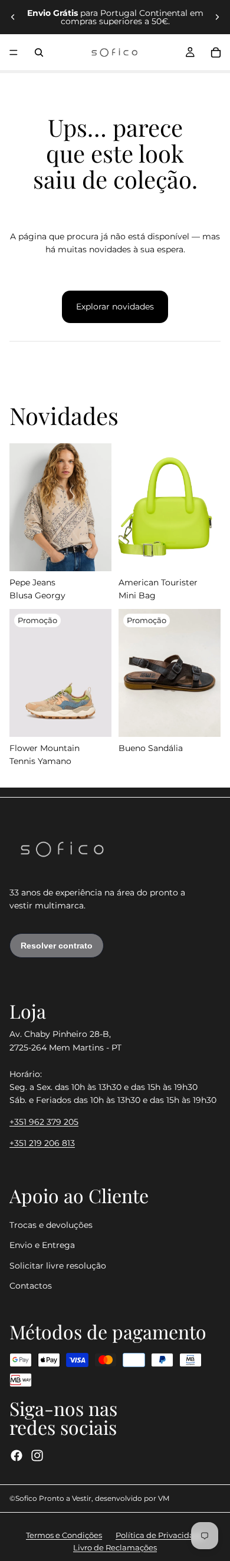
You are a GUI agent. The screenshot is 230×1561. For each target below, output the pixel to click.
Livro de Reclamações (115, 1547)
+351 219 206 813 (42, 1143)
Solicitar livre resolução (57, 1265)
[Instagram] (37, 1455)
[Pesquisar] (39, 52)
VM (163, 1498)
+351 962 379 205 (43, 1122)
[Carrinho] (216, 52)
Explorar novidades (115, 306)
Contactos (30, 1286)
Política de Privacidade (160, 1535)
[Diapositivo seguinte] (217, 17)
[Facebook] (16, 1455)
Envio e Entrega (42, 1245)
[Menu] (13, 52)
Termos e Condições (64, 1535)
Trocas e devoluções (51, 1225)
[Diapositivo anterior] (13, 17)
